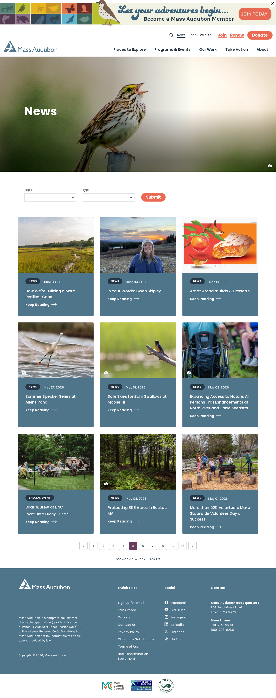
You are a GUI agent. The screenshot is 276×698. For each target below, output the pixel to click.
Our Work (208, 49)
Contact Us (127, 624)
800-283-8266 (222, 630)
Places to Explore (129, 49)
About (262, 49)
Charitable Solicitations (136, 639)
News (181, 35)
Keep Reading (37, 304)
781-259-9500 (222, 625)
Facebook (179, 603)
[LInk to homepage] (30, 46)
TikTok (176, 639)
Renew (237, 35)
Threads (177, 632)
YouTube (178, 610)
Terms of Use (128, 646)
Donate (260, 35)
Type (86, 190)
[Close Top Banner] (273, 3)
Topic (28, 190)
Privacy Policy (128, 632)
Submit (153, 197)
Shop (193, 35)
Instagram (179, 617)
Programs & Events (172, 49)
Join (222, 35)
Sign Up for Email (131, 603)
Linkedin (177, 624)
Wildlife (205, 35)
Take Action (236, 49)
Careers (124, 617)
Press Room (127, 610)
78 (183, 546)
